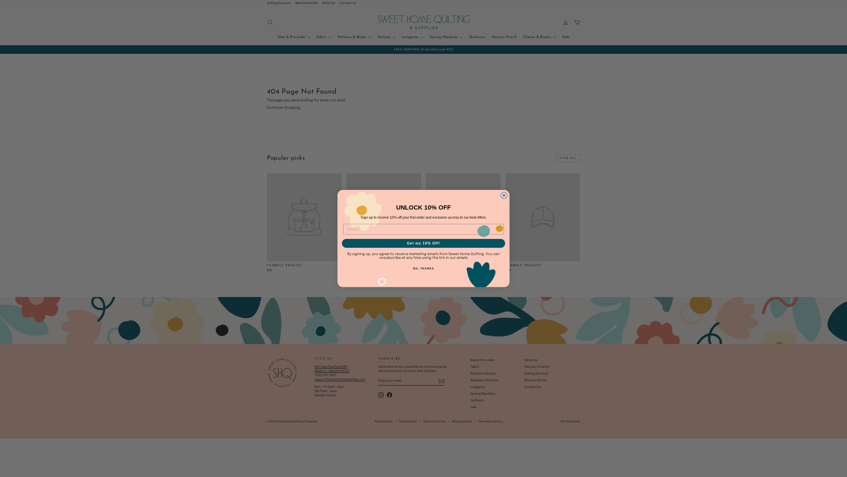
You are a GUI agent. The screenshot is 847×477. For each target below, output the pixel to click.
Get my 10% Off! (423, 243)
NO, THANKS (423, 268)
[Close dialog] (504, 195)
